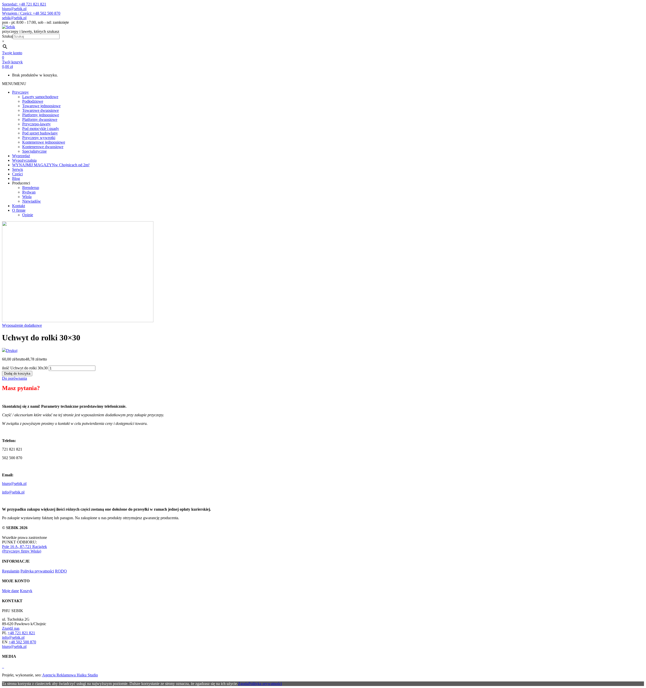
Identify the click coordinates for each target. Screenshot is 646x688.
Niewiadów (31, 201)
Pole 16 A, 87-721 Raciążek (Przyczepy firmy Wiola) (24, 548)
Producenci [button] (21, 183)
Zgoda (243, 683)
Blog (16, 178)
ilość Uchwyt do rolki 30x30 (25, 368)
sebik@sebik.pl (14, 18)
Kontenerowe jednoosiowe (43, 142)
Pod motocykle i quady (40, 128)
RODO (61, 571)
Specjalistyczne (34, 151)
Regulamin (10, 571)
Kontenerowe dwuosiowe (42, 147)
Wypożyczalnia (24, 160)
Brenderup (30, 187)
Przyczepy (20, 92)
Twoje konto (12, 53)
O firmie (18, 210)
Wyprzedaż (21, 156)
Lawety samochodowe (40, 97)
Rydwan (29, 192)
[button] (14, 83)
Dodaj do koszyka (17, 373)
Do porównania (14, 378)
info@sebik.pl (13, 492)
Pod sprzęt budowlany (40, 133)
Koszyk (26, 591)
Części (17, 174)
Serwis (17, 169)
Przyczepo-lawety (36, 124)
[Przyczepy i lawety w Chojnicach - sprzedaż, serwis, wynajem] (8, 27)
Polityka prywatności (37, 571)
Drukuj (11, 350)
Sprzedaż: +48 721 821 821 (24, 4)
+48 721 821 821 (21, 633)
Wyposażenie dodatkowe (22, 325)
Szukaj (7, 36)
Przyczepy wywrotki (38, 137)
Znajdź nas (10, 628)
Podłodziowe (32, 101)
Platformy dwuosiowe (39, 119)
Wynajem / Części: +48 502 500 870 (31, 13)
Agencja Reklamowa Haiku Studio (70, 675)
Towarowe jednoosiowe (41, 106)
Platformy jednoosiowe (40, 115)
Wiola (27, 197)
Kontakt (18, 206)
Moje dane (10, 591)
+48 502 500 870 (22, 642)
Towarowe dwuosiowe (40, 110)
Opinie (27, 215)
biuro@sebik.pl (14, 9)
